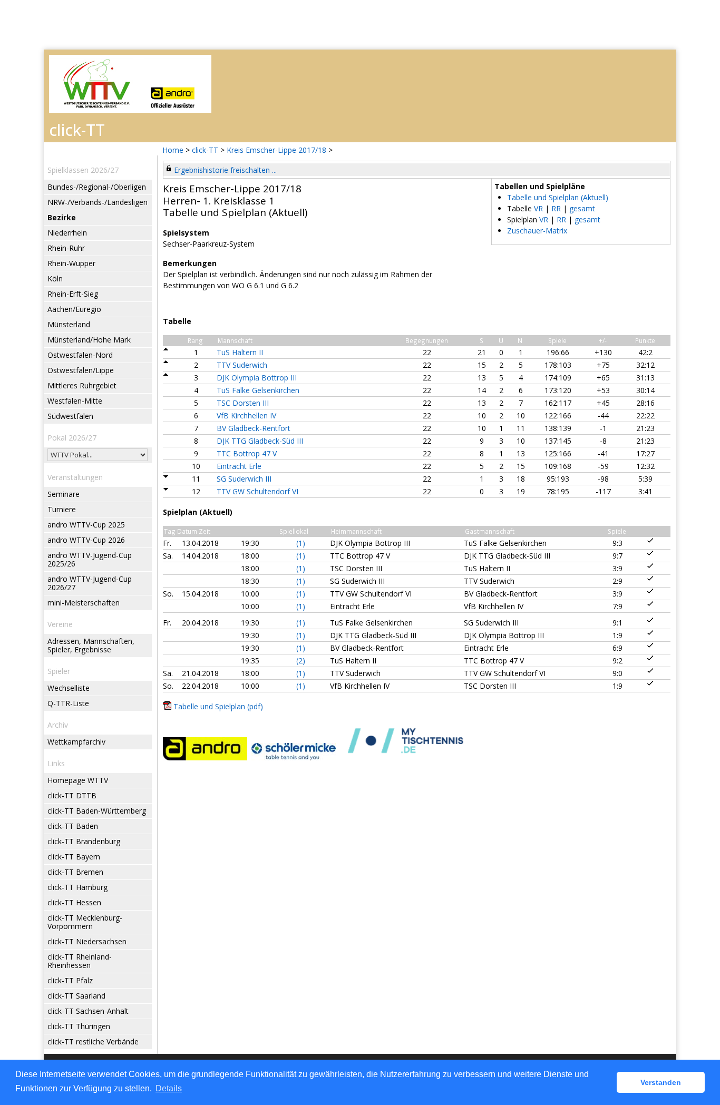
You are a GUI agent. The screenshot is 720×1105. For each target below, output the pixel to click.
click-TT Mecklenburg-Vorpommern (84, 922)
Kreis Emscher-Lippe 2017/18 (277, 150)
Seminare (63, 494)
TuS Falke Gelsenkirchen (258, 390)
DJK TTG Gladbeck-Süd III (260, 441)
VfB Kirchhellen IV (246, 415)
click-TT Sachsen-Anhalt (88, 1011)
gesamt (582, 208)
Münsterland (68, 324)
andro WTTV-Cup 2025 (86, 525)
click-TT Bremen (75, 872)
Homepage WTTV (77, 780)
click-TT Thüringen (78, 1026)
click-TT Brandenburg (83, 841)
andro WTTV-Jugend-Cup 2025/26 (89, 559)
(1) (300, 543)
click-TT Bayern (73, 857)
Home (172, 150)
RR (556, 208)
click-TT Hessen (74, 902)
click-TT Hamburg (77, 887)
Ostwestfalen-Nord (80, 355)
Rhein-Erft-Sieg (72, 294)
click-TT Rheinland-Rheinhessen (79, 961)
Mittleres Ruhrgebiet (81, 385)
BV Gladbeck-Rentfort (253, 428)
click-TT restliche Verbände (93, 1041)
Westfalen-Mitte (74, 401)
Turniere (61, 509)
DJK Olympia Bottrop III (257, 378)
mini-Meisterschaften (83, 603)
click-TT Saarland (76, 996)
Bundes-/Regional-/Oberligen (96, 187)
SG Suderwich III (244, 479)
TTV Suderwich (242, 365)
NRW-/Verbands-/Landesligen (97, 202)
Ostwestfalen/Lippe (80, 370)
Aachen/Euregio (74, 309)
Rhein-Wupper (71, 263)
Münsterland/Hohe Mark (89, 340)
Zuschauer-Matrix (537, 231)
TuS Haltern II (240, 352)
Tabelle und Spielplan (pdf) (218, 706)
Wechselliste (68, 688)
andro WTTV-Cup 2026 (86, 540)
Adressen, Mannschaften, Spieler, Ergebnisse (90, 645)
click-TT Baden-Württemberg (96, 811)
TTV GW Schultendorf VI (257, 491)
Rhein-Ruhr (66, 248)
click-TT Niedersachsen (87, 941)
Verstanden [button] (660, 1082)
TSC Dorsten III (243, 403)
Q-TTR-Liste (68, 703)
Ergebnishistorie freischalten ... (225, 170)
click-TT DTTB (71, 795)
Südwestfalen (70, 416)
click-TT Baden (72, 826)
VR (538, 208)
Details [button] (168, 1088)
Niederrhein (67, 233)
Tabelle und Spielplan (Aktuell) (557, 197)
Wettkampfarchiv (76, 742)
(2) (300, 661)
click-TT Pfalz (70, 980)
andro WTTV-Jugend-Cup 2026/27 (89, 583)
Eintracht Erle (239, 466)
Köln (55, 278)
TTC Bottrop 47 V (247, 453)
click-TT (205, 150)
